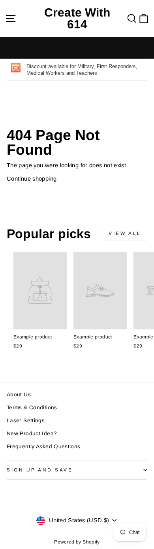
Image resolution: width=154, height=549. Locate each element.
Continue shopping (31, 179)
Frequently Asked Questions (44, 446)
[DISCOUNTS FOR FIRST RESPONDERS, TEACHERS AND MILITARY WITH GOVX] (77, 48)
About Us (19, 394)
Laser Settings (26, 420)
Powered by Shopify (77, 542)
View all (125, 233)
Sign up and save (40, 469)
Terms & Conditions (32, 407)
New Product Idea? (32, 433)
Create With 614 (77, 18)
